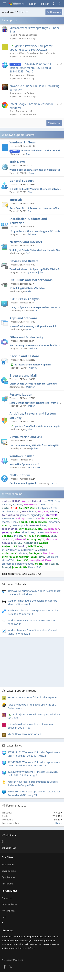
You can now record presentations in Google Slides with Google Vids (33, 783)
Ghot (30, 192)
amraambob (9, 563)
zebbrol (54, 511)
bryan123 (31, 518)
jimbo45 (13, 34)
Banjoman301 (25, 563)
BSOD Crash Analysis (25, 299)
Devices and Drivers (24, 261)
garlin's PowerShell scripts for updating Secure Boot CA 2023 (31, 47)
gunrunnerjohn (35, 272)
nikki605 (33, 367)
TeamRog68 (18, 525)
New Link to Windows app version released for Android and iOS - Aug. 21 (34, 793)
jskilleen (24, 515)
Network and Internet (26, 242)
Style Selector (10, 835)
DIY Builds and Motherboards (31, 280)
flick (35, 310)
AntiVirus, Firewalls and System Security (36, 53)
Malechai (42, 549)
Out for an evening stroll (23, 483)
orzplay (31, 405)
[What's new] (53, 3)
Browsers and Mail (25, 111)
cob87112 (7, 539)
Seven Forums (9, 870)
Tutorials (16, 200)
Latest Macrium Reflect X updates (33, 364)
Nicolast (6, 511)
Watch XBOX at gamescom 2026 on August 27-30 (35, 169)
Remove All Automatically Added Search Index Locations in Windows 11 (34, 592)
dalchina (32, 234)
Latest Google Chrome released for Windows (33, 383)
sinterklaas (28, 532)
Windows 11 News (25, 74)
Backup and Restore (24, 356)
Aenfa (54, 508)
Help (4, 916)
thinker (18, 535)
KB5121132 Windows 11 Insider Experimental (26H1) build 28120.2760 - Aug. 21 (34, 753)
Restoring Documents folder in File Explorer (32, 697)
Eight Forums (8, 877)
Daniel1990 (34, 567)
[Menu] (4, 3)
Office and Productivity (26, 337)
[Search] (60, 3)
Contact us (7, 898)
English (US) (10, 847)
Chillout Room (20, 475)
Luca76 (39, 532)
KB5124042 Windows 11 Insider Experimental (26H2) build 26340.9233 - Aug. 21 (30, 67)
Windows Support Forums (18, 135)
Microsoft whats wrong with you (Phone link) (33, 326)
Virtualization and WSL (26, 437)
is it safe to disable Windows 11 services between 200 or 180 (30, 725)
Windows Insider (22, 456)
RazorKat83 (34, 467)
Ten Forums (7, 883)
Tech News (17, 162)
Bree (28, 154)
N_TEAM (17, 504)
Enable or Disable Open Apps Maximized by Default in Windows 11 (33, 612)
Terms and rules (9, 904)
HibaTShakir (47, 504)
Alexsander (8, 518)
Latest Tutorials (16, 584)
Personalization (21, 394)
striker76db (8, 560)
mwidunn (33, 348)
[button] (31, 841)
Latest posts (9, 20)
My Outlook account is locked (24, 734)
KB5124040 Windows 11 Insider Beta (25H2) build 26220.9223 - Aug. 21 (33, 773)
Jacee (28, 329)
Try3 (28, 253)
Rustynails (44, 508)
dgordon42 (29, 549)
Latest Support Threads (21, 690)
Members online (12, 494)
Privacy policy (8, 910)
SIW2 (54, 483)
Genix (14, 521)
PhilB (28, 291)
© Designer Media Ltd (12, 959)
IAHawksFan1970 (12, 549)
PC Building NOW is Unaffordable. (27, 288)
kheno (58, 823)
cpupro (16, 511)
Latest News (14, 745)
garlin (12, 53)
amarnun (54, 521)
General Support (22, 181)
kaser (43, 525)
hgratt (32, 511)
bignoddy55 (37, 515)
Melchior (30, 386)
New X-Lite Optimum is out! (24, 464)
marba (5, 521)
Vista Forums (8, 864)
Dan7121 (48, 501)
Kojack (13, 93)
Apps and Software (28, 34)
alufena (23, 553)
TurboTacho (52, 556)
